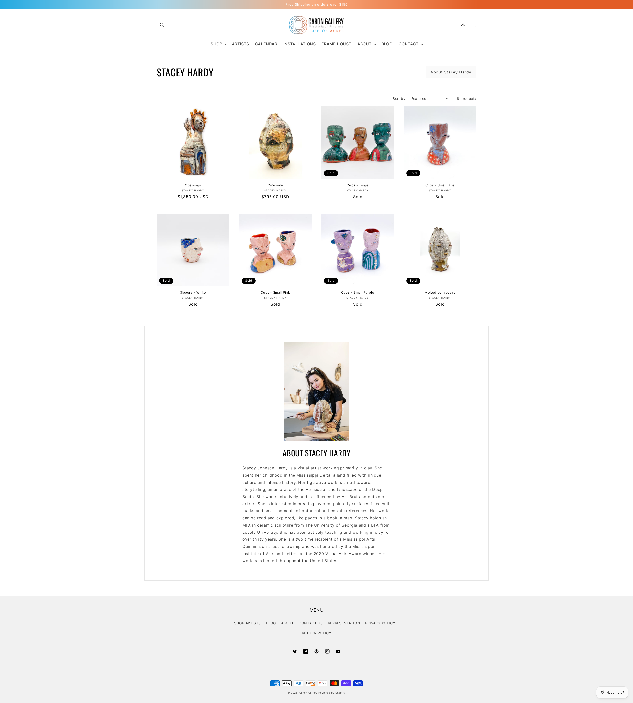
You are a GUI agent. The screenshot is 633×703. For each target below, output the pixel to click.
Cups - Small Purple (357, 292)
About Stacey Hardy (450, 72)
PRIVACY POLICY (380, 623)
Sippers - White (193, 292)
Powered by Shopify (331, 692)
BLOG (271, 623)
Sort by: (399, 99)
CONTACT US (311, 623)
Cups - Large (357, 185)
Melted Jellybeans (440, 292)
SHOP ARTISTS (247, 623)
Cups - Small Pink (275, 292)
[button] (162, 25)
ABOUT (287, 623)
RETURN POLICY (316, 633)
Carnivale (275, 185)
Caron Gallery (308, 692)
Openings (193, 185)
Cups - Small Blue (440, 185)
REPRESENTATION (344, 623)
